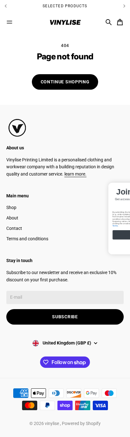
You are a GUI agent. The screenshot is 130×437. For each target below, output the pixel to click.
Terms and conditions (27, 238)
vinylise (52, 423)
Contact (14, 228)
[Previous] (21, 6)
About (12, 217)
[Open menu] (9, 22)
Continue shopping (65, 81)
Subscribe (65, 316)
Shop (11, 207)
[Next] (124, 6)
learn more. (75, 174)
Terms (89, 229)
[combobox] (92, 208)
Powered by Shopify (81, 423)
